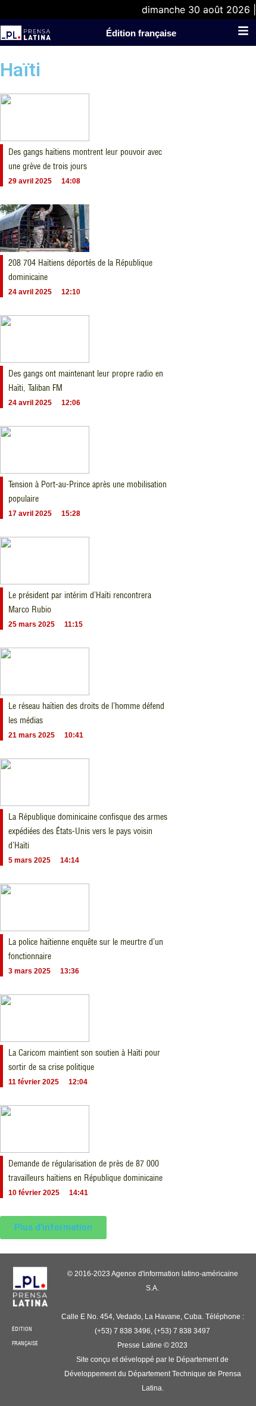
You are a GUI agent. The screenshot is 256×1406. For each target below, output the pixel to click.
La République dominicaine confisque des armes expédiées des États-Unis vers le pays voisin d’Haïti (87, 831)
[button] (53, 1227)
